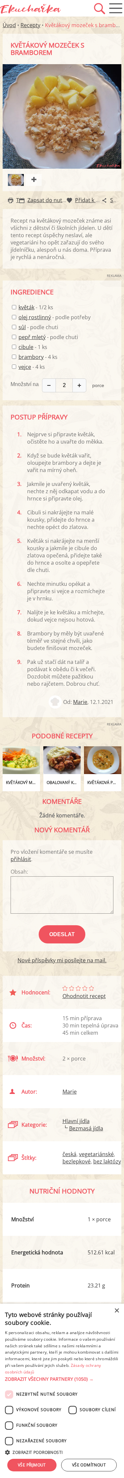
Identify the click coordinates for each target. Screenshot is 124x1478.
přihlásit (21, 859)
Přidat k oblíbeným (98, 200)
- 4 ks (38, 357)
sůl (22, 327)
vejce (25, 366)
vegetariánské (96, 1154)
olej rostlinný (35, 317)
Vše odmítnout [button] (89, 1465)
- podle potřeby (55, 317)
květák (26, 307)
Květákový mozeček (23, 782)
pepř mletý (32, 337)
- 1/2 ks (36, 307)
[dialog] (62, 1391)
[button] (62, 1379)
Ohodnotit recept (84, 996)
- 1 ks (33, 347)
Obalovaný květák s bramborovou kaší (64, 782)
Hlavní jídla (76, 1121)
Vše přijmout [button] (32, 1465)
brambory (31, 357)
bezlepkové (76, 1161)
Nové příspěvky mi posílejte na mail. (62, 960)
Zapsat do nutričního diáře (60, 200)
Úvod (9, 25)
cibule (26, 347)
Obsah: (19, 871)
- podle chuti (38, 327)
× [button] (116, 1310)
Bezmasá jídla (86, 1128)
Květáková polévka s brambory (104, 782)
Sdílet (117, 200)
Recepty (30, 25)
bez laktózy (107, 1161)
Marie (80, 702)
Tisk (21, 200)
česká (69, 1154)
